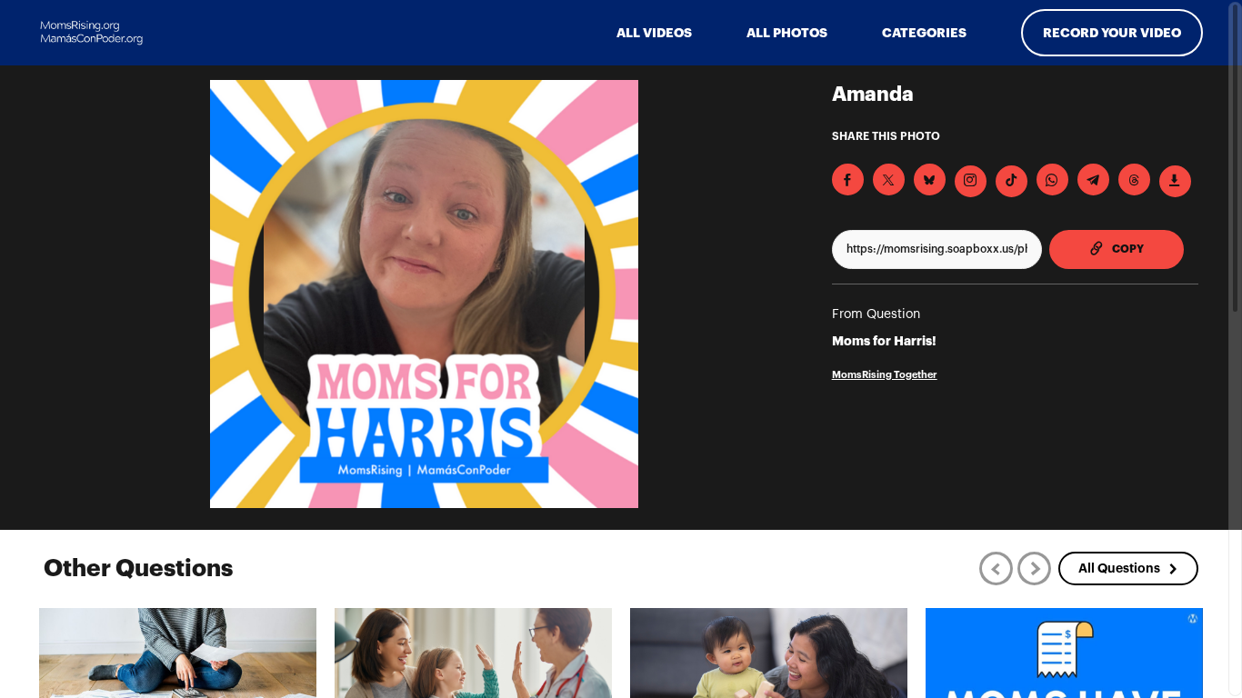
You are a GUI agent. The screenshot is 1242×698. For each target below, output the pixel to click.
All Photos (786, 32)
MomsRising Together (884, 375)
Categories (924, 32)
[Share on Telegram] (1093, 179)
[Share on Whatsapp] (1052, 179)
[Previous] (996, 568)
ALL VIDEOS (654, 32)
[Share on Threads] (1134, 179)
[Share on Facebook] (848, 179)
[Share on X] (889, 179)
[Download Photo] (1175, 181)
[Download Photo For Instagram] (971, 181)
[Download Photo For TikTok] (1011, 181)
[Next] (1034, 568)
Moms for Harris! (884, 340)
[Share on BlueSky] (930, 179)
